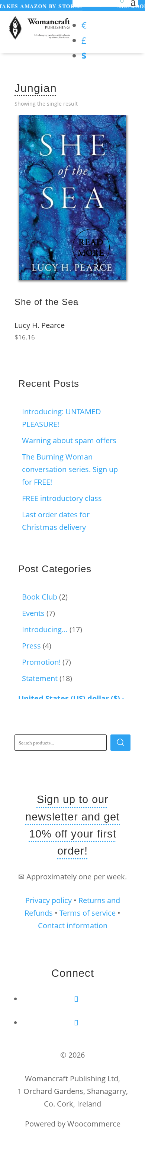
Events (33, 613)
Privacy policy (48, 900)
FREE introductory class (62, 498)
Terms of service (87, 913)
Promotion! (41, 662)
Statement (40, 678)
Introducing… (45, 629)
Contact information (72, 925)
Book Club (39, 597)
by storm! (59, 6)
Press (31, 646)
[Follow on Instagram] (76, 1023)
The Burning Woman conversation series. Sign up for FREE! (70, 469)
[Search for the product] (120, 742)
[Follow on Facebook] (76, 999)
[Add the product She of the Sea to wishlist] (120, 129)
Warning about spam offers (69, 440)
